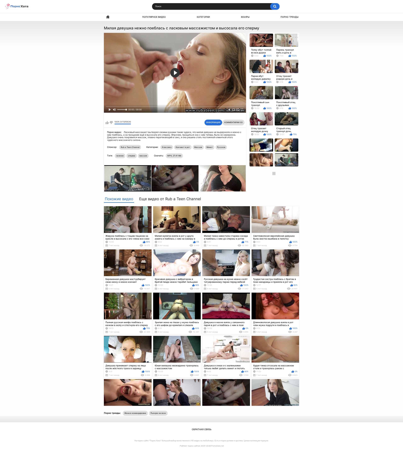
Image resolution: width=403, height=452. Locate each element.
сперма (131, 155)
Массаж (198, 147)
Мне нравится (107, 122)
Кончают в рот (183, 147)
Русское (221, 147)
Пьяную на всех (158, 413)
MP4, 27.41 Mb (174, 155)
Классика (166, 147)
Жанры (245, 17)
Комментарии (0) (233, 122)
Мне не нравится (111, 122)
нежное (120, 155)
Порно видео (108, 17)
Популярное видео (154, 17)
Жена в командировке (135, 413)
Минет (210, 147)
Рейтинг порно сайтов (190, 446)
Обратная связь (201, 429)
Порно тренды (289, 17)
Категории (203, 17)
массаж (143, 155)
